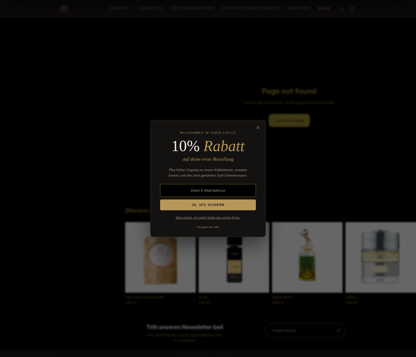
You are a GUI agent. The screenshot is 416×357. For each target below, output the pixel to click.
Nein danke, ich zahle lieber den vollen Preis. (208, 217)
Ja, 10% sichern (208, 205)
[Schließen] (258, 128)
